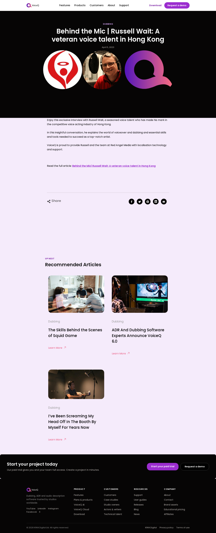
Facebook (31, 511)
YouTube (30, 508)
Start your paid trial (162, 466)
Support (124, 5)
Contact (168, 499)
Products (80, 5)
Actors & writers (112, 509)
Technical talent (113, 514)
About (111, 5)
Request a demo (176, 5)
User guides (140, 499)
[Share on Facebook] (131, 201)
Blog (136, 509)
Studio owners (111, 504)
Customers (97, 5)
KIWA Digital (151, 527)
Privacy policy (166, 527)
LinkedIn (42, 508)
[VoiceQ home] (32, 5)
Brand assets (171, 504)
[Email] (164, 201)
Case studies (111, 499)
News (137, 514)
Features (64, 5)
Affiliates (169, 514)
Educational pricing (174, 509)
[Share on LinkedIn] (156, 201)
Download (155, 5)
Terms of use (183, 527)
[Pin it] (148, 201)
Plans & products (83, 499)
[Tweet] (139, 201)
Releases (139, 504)
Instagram (53, 508)
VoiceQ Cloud (81, 509)
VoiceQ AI (79, 504)
